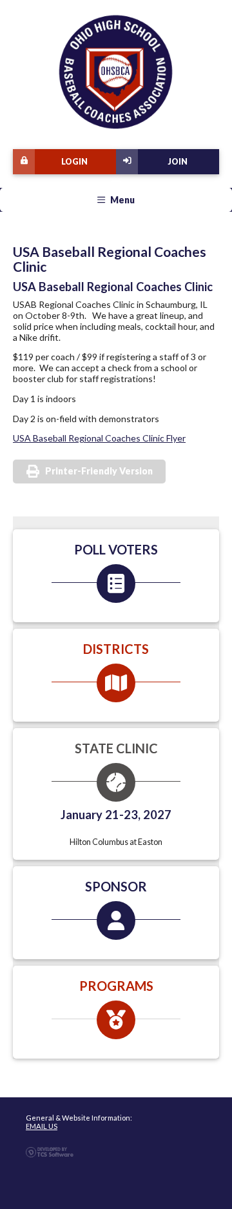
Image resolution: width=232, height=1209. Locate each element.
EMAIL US (41, 1126)
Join (178, 162)
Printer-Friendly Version (99, 470)
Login (74, 162)
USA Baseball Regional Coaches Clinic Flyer (99, 437)
